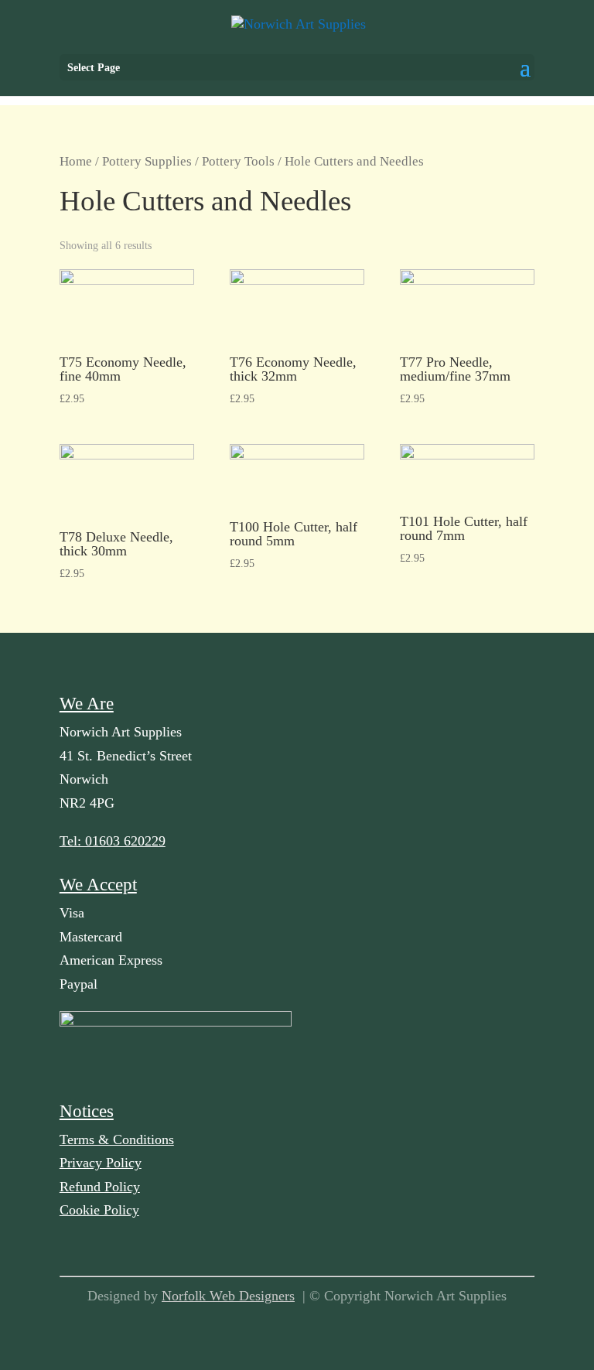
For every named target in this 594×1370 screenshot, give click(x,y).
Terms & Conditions (117, 1139)
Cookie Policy (99, 1210)
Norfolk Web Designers (228, 1295)
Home (76, 161)
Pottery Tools (238, 161)
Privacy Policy (101, 1162)
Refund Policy (100, 1186)
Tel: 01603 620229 (113, 841)
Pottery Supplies (147, 161)
